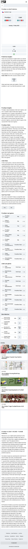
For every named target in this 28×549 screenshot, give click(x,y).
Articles (17, 536)
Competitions (12, 536)
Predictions (8, 533)
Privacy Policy (7, 539)
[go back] (2, 5)
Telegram (21, 536)
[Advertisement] (14, 36)
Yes (5, 207)
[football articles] (25, 343)
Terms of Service (14, 539)
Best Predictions (14, 533)
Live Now (20, 533)
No (11, 207)
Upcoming (7, 536)
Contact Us (21, 539)
